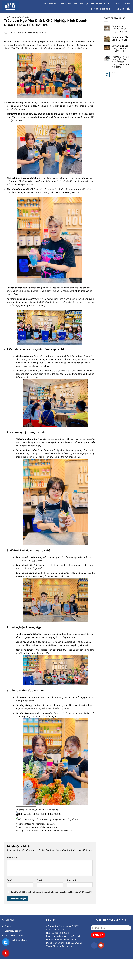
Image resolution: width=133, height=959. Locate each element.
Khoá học (63, 4)
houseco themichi (38, 33)
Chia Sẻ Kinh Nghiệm (101, 9)
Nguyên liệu (121, 4)
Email (40, 880)
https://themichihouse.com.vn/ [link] (40, 824)
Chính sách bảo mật (14, 935)
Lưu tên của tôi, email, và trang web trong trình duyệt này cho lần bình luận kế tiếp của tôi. (51, 892)
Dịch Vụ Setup (81, 4)
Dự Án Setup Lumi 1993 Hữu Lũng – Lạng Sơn (120, 28)
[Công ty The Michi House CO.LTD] (10, 6)
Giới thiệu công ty (13, 931)
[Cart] (128, 8)
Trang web (71, 880)
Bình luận (12, 858)
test (113, 73)
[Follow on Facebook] (94, 945)
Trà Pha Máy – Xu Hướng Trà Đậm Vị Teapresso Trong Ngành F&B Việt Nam (120, 62)
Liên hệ (120, 9)
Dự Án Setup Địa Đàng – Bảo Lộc (120, 38)
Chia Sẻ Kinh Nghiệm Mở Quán (16, 17)
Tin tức (8, 926)
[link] (49, 830)
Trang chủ (50, 4)
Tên (9, 880)
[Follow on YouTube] (101, 945)
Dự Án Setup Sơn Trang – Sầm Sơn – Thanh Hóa (120, 48)
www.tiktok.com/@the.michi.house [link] (41, 827)
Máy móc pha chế (100, 4)
